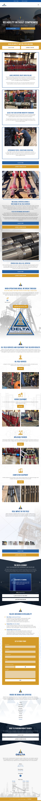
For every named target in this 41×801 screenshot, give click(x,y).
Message (7, 669)
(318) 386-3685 (20, 770)
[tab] (4, 543)
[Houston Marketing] (28, 799)
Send (20, 680)
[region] (20, 23)
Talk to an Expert (24, 1)
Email (6, 659)
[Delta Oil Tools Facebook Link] (20, 776)
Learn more (20, 368)
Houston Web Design (21, 799)
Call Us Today (16, 1)
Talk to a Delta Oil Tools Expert (21, 595)
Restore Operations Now (21, 599)
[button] (38, 5)
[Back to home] (4, 5)
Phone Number (8, 654)
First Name (7, 644)
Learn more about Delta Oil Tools (20, 306)
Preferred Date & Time (9, 664)
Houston (20, 719)
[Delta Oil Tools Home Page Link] (20, 752)
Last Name (7, 649)
